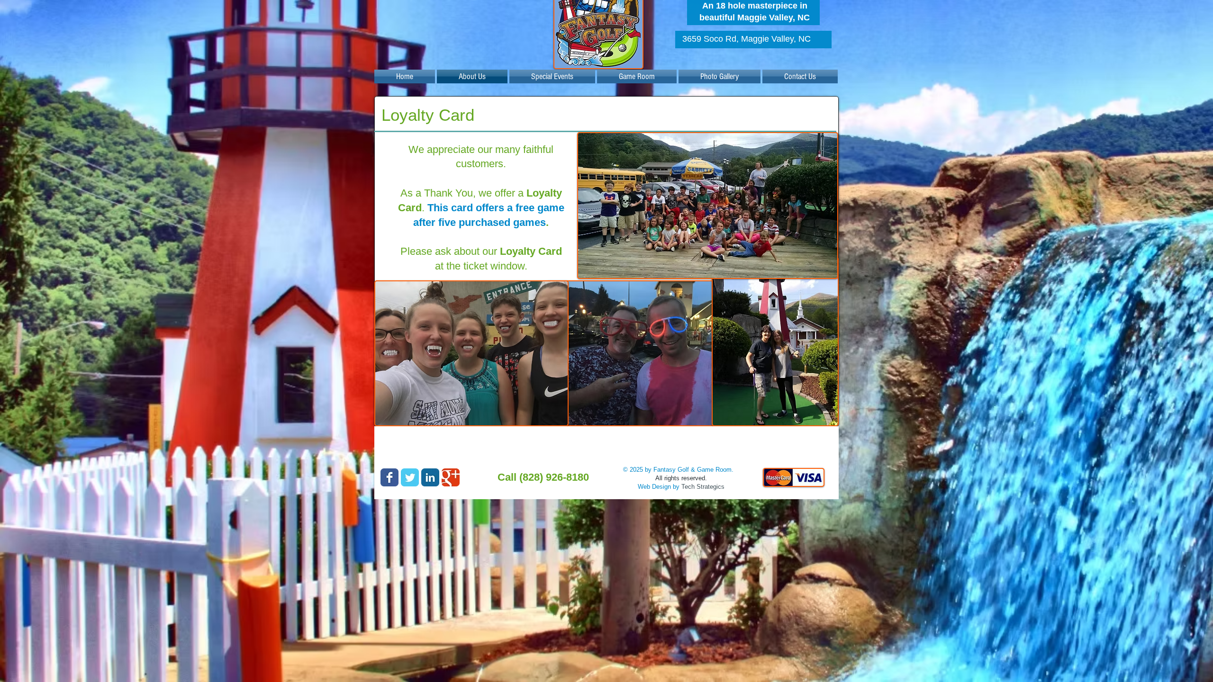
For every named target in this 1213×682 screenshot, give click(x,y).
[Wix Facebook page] (389, 477)
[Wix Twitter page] (410, 477)
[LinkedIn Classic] (430, 477)
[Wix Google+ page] (451, 477)
